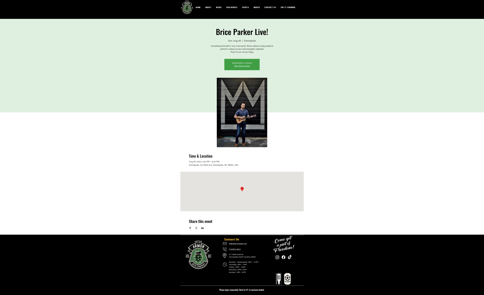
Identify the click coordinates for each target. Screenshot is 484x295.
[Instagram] (277, 257)
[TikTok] (289, 257)
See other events (242, 66)
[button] (245, 7)
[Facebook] (283, 257)
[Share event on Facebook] (190, 228)
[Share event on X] (196, 228)
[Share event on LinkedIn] (202, 228)
